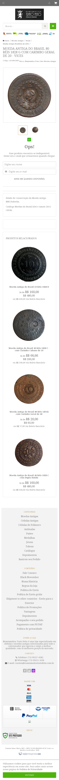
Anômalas (29, 529)
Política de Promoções (29, 607)
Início (7, 41)
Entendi (29, 775)
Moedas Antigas (17, 41)
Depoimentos (29, 555)
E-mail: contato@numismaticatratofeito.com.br (30, 663)
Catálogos (29, 550)
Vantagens (29, 611)
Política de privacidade (29, 628)
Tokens (30, 546)
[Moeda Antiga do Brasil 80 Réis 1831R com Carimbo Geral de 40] (29, 400)
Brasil (28, 41)
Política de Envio (29, 590)
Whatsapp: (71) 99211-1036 (30, 660)
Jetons (29, 542)
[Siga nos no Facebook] (25, 671)
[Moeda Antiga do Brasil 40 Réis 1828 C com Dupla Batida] (29, 463)
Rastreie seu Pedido (29, 559)
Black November (29, 577)
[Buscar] (45, 26)
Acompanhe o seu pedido (29, 620)
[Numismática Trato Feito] (29, 14)
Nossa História (30, 581)
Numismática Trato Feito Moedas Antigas (40, 61)
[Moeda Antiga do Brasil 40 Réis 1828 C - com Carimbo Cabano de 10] (29, 336)
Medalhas (29, 538)
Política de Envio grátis (29, 594)
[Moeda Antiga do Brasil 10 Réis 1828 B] (29, 274)
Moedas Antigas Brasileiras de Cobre (16, 44)
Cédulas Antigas (29, 520)
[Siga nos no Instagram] (33, 671)
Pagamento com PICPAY (30, 624)
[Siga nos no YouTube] (29, 671)
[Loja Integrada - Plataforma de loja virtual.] (29, 754)
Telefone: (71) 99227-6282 (30, 657)
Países (29, 533)
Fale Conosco (30, 573)
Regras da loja (29, 585)
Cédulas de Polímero (29, 525)
